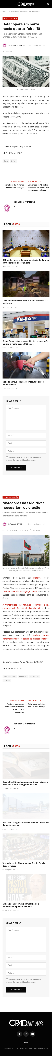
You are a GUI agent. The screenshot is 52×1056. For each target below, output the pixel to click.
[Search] (48, 4)
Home (26, 1042)
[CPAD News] (26, 4)
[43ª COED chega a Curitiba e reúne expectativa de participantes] (26, 806)
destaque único (10, 676)
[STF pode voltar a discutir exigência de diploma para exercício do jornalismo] (26, 243)
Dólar (13, 161)
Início (4, 11)
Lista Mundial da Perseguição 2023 (20, 591)
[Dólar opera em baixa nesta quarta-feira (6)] (26, 71)
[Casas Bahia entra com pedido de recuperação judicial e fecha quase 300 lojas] (26, 324)
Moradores (34, 676)
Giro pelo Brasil (10, 18)
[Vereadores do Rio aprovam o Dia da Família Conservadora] (26, 846)
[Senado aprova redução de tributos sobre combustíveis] (26, 365)
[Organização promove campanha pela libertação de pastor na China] (26, 887)
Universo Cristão (11, 497)
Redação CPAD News (17, 45)
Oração (7, 680)
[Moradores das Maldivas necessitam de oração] (26, 550)
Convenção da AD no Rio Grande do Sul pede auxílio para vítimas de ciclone (38, 187)
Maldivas (37, 578)
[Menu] (4, 4)
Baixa (6, 161)
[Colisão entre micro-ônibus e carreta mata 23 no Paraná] (26, 284)
